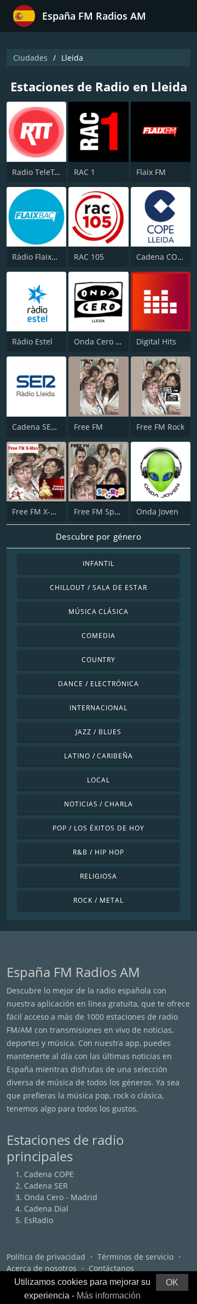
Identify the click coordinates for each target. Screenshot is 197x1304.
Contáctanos (111, 1268)
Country (99, 659)
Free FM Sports (101, 511)
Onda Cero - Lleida (108, 341)
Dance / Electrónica (98, 683)
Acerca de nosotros (42, 1268)
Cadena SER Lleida (46, 427)
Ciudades (30, 57)
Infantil (99, 563)
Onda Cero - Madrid (60, 1197)
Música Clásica (98, 611)
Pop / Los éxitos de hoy (98, 828)
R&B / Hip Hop (98, 852)
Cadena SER (46, 1185)
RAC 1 (84, 172)
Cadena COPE (49, 1174)
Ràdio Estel (32, 341)
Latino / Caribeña (98, 756)
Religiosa (98, 876)
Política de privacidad (46, 1257)
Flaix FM (151, 172)
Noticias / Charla (98, 804)
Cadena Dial (46, 1208)
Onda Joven (157, 511)
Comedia (98, 635)
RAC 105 (89, 257)
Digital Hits (156, 341)
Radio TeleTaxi (38, 172)
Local (98, 780)
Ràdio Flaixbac (38, 257)
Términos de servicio (135, 1257)
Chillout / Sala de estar (98, 587)
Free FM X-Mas (39, 511)
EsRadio (38, 1220)
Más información (109, 1295)
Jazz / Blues (98, 731)
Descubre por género (98, 536)
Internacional (98, 707)
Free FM (88, 427)
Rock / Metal (98, 900)
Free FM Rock (160, 427)
